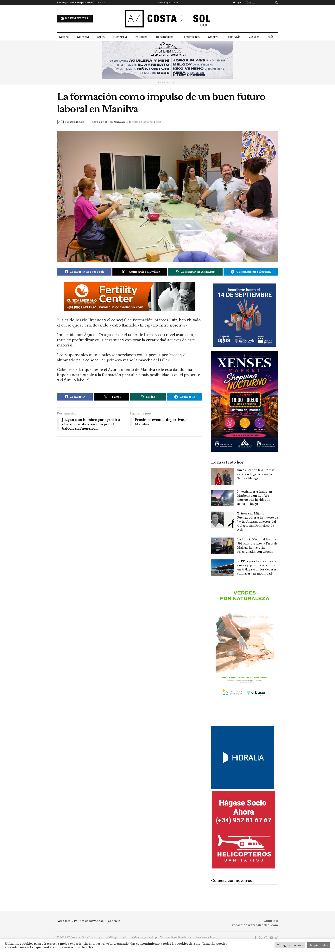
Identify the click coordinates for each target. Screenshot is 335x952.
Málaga (64, 37)
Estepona (141, 37)
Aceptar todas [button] (318, 945)
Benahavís (233, 37)
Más (271, 37)
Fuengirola (120, 37)
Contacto (100, 2)
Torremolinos (191, 37)
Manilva (213, 37)
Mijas (101, 37)
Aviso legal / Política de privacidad (75, 2)
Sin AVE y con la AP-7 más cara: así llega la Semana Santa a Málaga (255, 474)
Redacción (77, 121)
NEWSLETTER (76, 18)
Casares (254, 37)
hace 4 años (99, 121)
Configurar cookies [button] (290, 945)
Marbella (83, 37)
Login (238, 2)
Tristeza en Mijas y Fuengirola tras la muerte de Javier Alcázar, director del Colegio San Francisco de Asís (257, 522)
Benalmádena (165, 37)
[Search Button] (275, 2)
